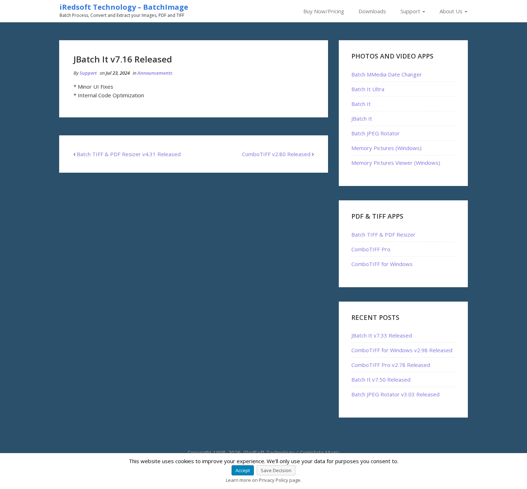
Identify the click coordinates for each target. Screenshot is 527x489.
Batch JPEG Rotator (375, 133)
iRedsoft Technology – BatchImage (124, 7)
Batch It (361, 103)
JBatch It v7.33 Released (381, 335)
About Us (452, 11)
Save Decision (276, 470)
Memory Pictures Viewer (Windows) (395, 162)
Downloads (372, 11)
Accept (243, 470)
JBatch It (361, 118)
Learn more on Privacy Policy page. (264, 480)
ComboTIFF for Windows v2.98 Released (401, 350)
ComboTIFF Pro (370, 249)
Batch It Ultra (367, 89)
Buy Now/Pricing (323, 11)
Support (411, 11)
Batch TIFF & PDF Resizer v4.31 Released (129, 154)
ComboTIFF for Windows (382, 263)
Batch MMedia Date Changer (386, 74)
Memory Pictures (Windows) (386, 148)
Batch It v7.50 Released (380, 379)
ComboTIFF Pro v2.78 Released (390, 364)
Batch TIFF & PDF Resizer (383, 234)
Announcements (154, 73)
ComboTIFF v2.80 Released (276, 154)
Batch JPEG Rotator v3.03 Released (395, 394)
